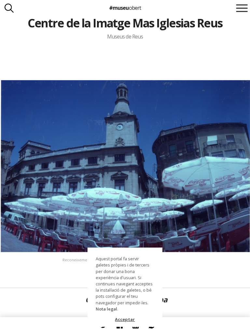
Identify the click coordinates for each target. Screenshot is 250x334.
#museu (125, 7)
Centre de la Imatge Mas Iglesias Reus (125, 23)
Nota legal (106, 309)
